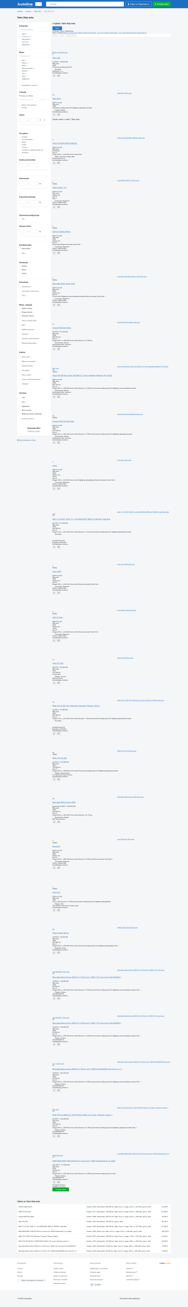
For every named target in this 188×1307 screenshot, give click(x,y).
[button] (54, 76)
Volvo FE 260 (57, 663)
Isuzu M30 (56, 572)
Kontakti (20, 1276)
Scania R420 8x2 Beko (61, 328)
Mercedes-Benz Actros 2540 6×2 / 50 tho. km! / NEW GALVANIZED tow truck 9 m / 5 (87, 1069)
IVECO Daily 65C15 (60, 933)
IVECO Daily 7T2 (59, 188)
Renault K (56, 846)
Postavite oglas (60, 1189)
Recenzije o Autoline (60, 1279)
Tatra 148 (56, 58)
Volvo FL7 (56, 892)
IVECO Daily (57, 617)
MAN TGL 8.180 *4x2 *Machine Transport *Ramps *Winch (76, 706)
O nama (20, 1268)
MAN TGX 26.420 (59, 758)
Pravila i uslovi (58, 1268)
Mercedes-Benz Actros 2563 (64, 802)
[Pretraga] (48, 4)
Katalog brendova (60, 1283)
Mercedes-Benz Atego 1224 (63, 284)
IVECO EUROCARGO (61, 232)
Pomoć (19, 1272)
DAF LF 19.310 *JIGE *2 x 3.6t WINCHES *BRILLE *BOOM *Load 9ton (81, 519)
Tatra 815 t (56, 99)
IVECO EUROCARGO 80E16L (64, 143)
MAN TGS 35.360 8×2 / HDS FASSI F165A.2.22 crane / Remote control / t (82, 1115)
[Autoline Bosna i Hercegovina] (25, 4)
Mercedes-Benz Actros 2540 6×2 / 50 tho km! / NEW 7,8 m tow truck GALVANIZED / (86, 977)
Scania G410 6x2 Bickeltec (63, 421)
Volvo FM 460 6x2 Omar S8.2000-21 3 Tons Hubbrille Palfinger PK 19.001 (82, 376)
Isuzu (54, 466)
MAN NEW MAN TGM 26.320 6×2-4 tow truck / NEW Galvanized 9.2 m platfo (83, 1161)
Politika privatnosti (60, 1272)
